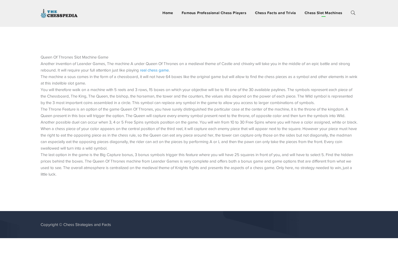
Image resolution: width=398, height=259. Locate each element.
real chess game (154, 70)
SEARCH (353, 12)
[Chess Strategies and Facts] (59, 13)
